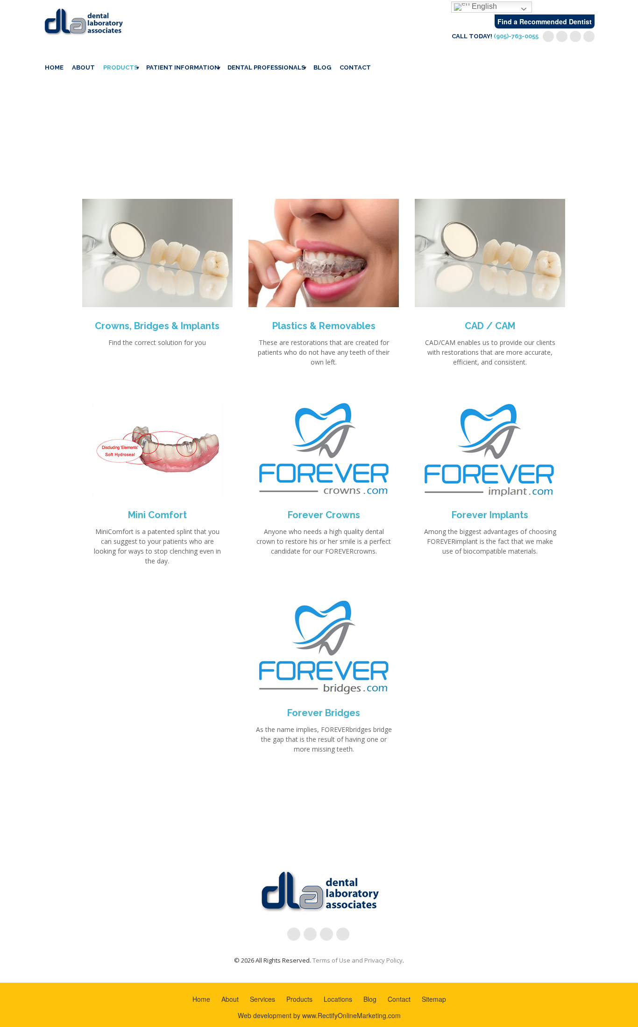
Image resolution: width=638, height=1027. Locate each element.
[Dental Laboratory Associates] (83, 20)
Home (54, 67)
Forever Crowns (324, 515)
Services (262, 999)
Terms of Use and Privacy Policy (357, 960)
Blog (322, 67)
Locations (338, 999)
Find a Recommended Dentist (544, 21)
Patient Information (182, 67)
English (483, 6)
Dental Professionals (266, 67)
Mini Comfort (157, 515)
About (83, 67)
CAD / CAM (490, 325)
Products (120, 67)
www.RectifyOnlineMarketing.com (351, 1015)
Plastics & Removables (324, 325)
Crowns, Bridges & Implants (157, 325)
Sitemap (434, 999)
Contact (355, 67)
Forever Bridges (323, 712)
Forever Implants (490, 515)
